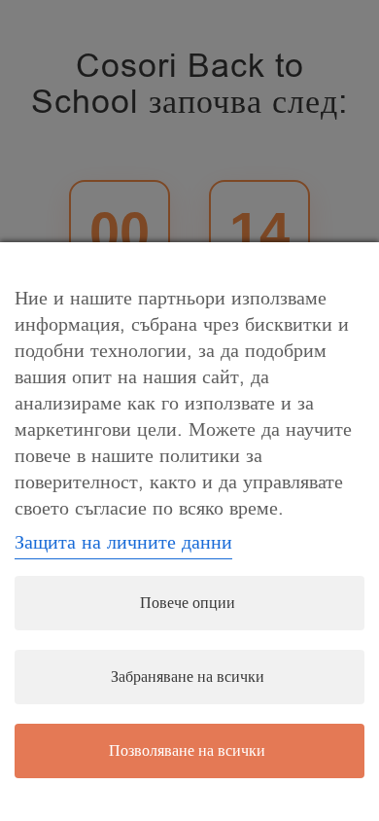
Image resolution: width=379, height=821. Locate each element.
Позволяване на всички (187, 751)
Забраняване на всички (187, 677)
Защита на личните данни (123, 542)
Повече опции (187, 603)
